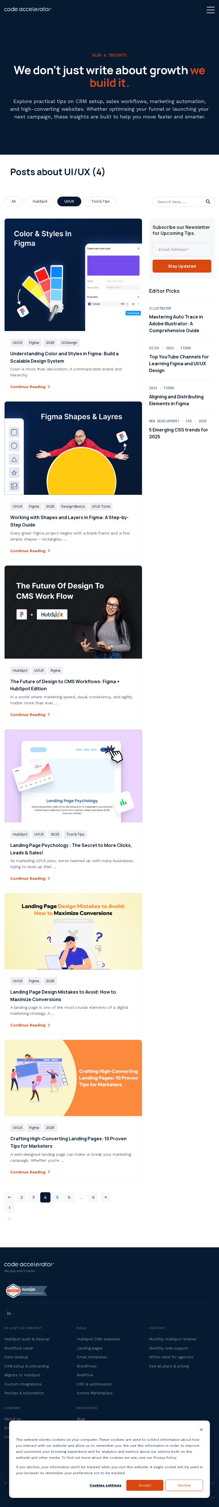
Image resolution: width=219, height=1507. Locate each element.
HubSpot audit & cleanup (27, 1339)
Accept (145, 1485)
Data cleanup (16, 1357)
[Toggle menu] (211, 10)
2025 (50, 342)
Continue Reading (28, 386)
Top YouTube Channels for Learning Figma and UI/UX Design (179, 364)
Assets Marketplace (95, 1393)
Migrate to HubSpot (22, 1375)
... (9, 1218)
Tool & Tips (100, 201)
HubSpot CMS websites (98, 1339)
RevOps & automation (24, 1393)
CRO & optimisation (94, 1384)
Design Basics (73, 506)
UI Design (69, 342)
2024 (170, 348)
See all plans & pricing (169, 1366)
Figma (34, 342)
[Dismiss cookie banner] (201, 1430)
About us (12, 1419)
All (13, 201)
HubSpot (40, 201)
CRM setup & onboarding (26, 1366)
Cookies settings (105, 1485)
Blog (81, 1419)
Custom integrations (23, 1384)
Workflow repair (18, 1348)
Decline (184, 1485)
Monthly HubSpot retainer (173, 1339)
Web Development (164, 421)
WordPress (87, 1366)
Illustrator (160, 308)
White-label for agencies (171, 1357)
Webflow (85, 1375)
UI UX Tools (101, 506)
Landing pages (89, 1348)
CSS (189, 421)
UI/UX (69, 201)
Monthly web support (168, 1348)
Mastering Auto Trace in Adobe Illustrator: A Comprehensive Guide (176, 324)
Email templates (92, 1357)
